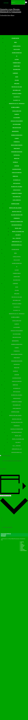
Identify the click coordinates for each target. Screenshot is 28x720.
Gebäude (16, 165)
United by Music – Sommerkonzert (11, 472)
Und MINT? (18, 234)
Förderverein (17, 62)
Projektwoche (17, 127)
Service (15, 176)
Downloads (15, 203)
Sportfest (5, 471)
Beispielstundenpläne (17, 221)
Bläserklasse (17, 90)
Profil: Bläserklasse (18, 231)
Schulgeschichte (17, 172)
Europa (17, 138)
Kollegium (17, 49)
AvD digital (17, 155)
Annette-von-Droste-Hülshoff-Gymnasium (10, 10)
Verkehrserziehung (16, 151)
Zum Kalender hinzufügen (6, 495)
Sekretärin (17, 66)
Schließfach (16, 189)
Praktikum (17, 148)
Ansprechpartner (17, 52)
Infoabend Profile (17, 224)
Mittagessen (16, 183)
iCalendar (5, 519)
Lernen (15, 73)
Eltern (17, 59)
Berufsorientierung (16, 145)
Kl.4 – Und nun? (17, 238)
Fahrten (16, 114)
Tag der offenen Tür (16, 214)
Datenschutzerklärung (6, 533)
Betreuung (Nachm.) (16, 186)
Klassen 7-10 (16, 100)
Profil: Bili (18, 228)
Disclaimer (3, 535)
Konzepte (15, 131)
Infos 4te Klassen (15, 207)
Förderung (17, 141)
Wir (15, 42)
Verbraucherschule (16, 135)
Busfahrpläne (17, 196)
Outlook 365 (5, 520)
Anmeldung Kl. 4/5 (17, 241)
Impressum (3, 534)
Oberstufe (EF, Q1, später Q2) (16, 103)
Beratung (16, 158)
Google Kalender (6, 517)
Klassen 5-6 (17, 96)
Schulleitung (17, 46)
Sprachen (16, 83)
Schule (15, 162)
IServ (16, 76)
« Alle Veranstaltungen (5, 458)
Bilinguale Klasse (17, 86)
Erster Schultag (16, 211)
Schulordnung (17, 200)
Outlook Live (5, 521)
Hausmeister (16, 69)
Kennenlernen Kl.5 (16, 244)
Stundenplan (16, 179)
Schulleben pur (16, 110)
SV (16, 56)
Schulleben (15, 107)
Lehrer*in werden (17, 193)
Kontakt (6, 2)
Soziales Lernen (16, 93)
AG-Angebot (16, 117)
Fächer (17, 80)
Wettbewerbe (17, 124)
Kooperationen (16, 169)
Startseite (15, 38)
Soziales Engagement (17, 120)
